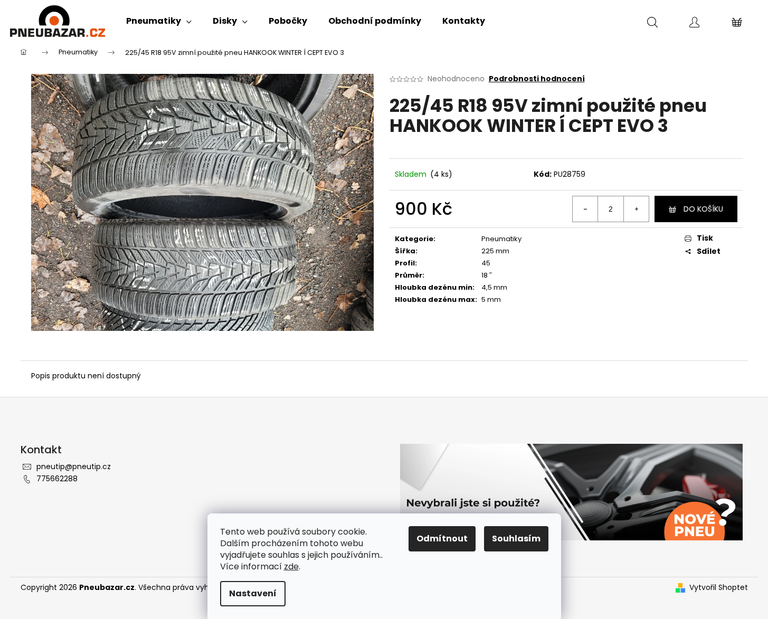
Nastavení (253, 593)
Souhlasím (516, 538)
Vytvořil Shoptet (718, 588)
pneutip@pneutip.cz (73, 466)
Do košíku (703, 209)
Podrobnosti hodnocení (537, 79)
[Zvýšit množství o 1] (636, 209)
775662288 (57, 478)
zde (291, 566)
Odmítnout (442, 538)
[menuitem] (159, 21)
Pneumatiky (501, 239)
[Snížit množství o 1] (585, 209)
